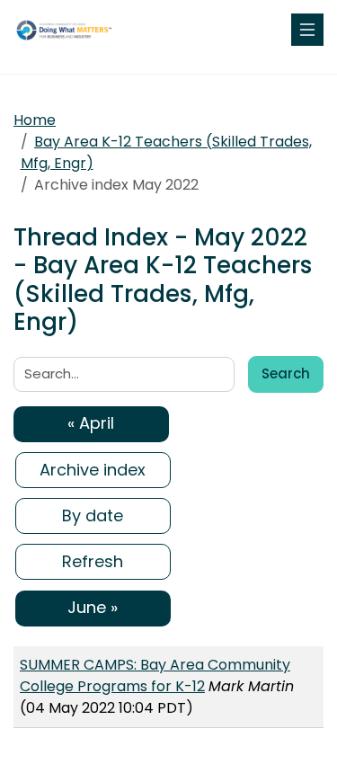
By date (92, 515)
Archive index (93, 469)
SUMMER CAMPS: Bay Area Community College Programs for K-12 (155, 675)
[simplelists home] (67, 29)
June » (92, 607)
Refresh (92, 561)
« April (90, 423)
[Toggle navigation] (307, 29)
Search (286, 373)
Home (34, 120)
